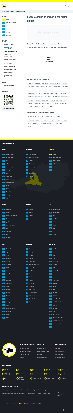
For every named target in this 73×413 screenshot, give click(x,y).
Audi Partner (30, 83)
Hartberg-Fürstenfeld (9, 170)
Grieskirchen (31, 261)
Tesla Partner (30, 90)
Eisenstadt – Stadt (32, 154)
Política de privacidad (59, 351)
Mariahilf (6, 292)
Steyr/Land (30, 286)
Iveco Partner (45, 107)
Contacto (22, 357)
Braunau (30, 249)
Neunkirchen (54, 296)
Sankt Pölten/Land (55, 302)
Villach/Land (7, 234)
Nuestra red (39, 354)
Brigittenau (7, 252)
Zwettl (52, 327)
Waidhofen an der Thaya (56, 320)
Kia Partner (38, 100)
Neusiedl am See (31, 170)
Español (21, 404)
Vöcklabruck (31, 296)
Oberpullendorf (31, 173)
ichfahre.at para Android (19, 393)
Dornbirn (30, 215)
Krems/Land (54, 277)
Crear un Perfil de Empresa (43, 351)
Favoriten (6, 261)
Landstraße (7, 280)
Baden (52, 255)
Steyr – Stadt (31, 289)
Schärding (30, 283)
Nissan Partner (48, 97)
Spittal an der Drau (8, 222)
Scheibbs (53, 305)
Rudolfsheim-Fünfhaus (9, 308)
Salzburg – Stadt (8, 26)
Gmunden (30, 258)
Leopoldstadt (7, 283)
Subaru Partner (64, 97)
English (35, 404)
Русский (7, 404)
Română (26, 404)
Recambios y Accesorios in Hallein (10, 59)
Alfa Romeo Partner (46, 90)
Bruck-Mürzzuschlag (9, 154)
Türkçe (12, 404)
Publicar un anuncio (41, 348)
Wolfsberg (6, 237)
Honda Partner (56, 97)
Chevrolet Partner (45, 103)
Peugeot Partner (45, 93)
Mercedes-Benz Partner (55, 83)
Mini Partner (62, 100)
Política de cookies (59, 354)
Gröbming (6, 164)
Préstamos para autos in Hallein (10, 51)
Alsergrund (7, 249)
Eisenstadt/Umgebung (33, 157)
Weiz (5, 198)
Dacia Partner (55, 90)
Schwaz (53, 234)
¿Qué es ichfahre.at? (24, 348)
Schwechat (53, 308)
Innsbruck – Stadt (55, 209)
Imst (52, 215)
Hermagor (6, 212)
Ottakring (6, 302)
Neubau (6, 299)
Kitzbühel (53, 219)
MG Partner (30, 103)
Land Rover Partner (54, 100)
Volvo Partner (37, 103)
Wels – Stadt (31, 299)
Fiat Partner (37, 90)
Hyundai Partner (54, 93)
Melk (52, 289)
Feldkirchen (7, 209)
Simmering (7, 311)
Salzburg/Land (7, 29)
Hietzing (6, 271)
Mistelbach (53, 292)
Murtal (6, 185)
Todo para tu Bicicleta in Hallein (9, 69)
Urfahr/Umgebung (32, 292)
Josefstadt (7, 277)
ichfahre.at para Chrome (7, 390)
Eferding (30, 252)
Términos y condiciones (60, 357)
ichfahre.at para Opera (42, 390)
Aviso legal (57, 348)
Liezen (6, 179)
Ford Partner (45, 83)
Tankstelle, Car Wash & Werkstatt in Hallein (8, 76)
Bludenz (30, 212)
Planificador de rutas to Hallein (9, 85)
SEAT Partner (48, 86)
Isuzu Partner (45, 100)
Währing (6, 314)
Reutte (53, 231)
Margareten (7, 289)
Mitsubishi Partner (39, 97)
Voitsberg (6, 195)
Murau (6, 189)
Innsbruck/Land (55, 212)
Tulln (52, 311)
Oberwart (30, 176)
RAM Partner (37, 107)
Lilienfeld (53, 283)
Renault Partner (62, 90)
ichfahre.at (8, 410)
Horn (52, 267)
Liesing (6, 286)
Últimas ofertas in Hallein (8, 44)
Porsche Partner (56, 86)
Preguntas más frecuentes (25, 351)
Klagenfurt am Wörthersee (10, 215)
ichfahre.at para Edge (30, 390)
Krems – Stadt (54, 280)
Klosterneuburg (55, 271)
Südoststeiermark (8, 192)
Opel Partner (64, 83)
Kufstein (53, 222)
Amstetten (53, 249)
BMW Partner (37, 83)
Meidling (6, 296)
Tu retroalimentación (24, 354)
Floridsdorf (7, 264)
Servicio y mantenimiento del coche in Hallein (8, 62)
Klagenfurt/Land (8, 219)
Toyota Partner (63, 93)
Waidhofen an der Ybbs (56, 324)
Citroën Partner (31, 93)
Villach (6, 228)
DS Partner (38, 93)
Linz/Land (30, 271)
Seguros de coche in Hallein (9, 66)
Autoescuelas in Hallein (8, 72)
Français (16, 404)
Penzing (6, 305)
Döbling (6, 255)
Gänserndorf (54, 261)
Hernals (6, 267)
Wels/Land (30, 302)
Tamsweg (6, 32)
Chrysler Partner (54, 103)
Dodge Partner (63, 103)
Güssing (30, 160)
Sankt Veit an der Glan (9, 225)
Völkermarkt (7, 231)
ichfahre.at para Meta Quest (43, 393)
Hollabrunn (53, 264)
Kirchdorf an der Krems (33, 264)
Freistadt (30, 255)
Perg (29, 274)
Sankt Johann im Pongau (9, 22)
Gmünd (53, 258)
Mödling (53, 286)
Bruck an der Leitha (55, 252)
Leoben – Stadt (7, 176)
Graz (5, 160)
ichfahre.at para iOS (30, 393)
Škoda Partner (31, 86)
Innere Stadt (7, 274)
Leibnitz (6, 173)
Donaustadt (7, 258)
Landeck (53, 225)
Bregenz (30, 209)
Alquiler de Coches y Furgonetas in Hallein (7, 55)
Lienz (52, 228)
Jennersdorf (31, 164)
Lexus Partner (31, 97)
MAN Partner (52, 107)
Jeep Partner (30, 107)
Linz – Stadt (30, 267)
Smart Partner (65, 86)
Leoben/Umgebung (8, 182)
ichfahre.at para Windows (7, 393)
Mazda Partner (31, 100)
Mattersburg (31, 167)
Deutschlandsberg (8, 157)
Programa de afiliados (42, 357)
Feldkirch (30, 219)
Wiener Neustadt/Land (56, 314)
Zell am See (7, 35)
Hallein (12, 11)
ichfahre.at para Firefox (19, 390)
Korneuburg (54, 274)
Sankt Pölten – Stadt (55, 299)
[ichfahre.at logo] (4, 6)
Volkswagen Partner (40, 86)
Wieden (6, 317)
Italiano (30, 404)
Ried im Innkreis (31, 277)
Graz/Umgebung (8, 167)
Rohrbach (30, 280)
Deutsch (39, 404)
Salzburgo (7, 11)
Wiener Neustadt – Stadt (56, 317)
